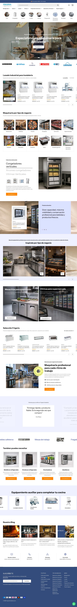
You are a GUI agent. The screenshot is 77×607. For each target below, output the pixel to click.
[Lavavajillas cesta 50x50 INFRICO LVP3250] (53, 87)
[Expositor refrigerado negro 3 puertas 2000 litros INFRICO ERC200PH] (19, 213)
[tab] (19, 165)
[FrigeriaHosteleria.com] (16, 64)
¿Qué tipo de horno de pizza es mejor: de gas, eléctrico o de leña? (10, 541)
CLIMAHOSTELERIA (35, 344)
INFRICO (14, 221)
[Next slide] (42, 57)
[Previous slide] (35, 57)
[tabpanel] (19, 187)
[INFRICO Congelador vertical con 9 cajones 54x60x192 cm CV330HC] (28, 181)
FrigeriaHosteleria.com (11, 600)
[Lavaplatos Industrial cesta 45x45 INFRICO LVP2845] (38, 87)
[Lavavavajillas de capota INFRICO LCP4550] (67, 87)
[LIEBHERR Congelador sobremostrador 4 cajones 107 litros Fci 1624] (15, 181)
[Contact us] (74, 604)
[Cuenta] (69, 5)
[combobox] (38, 5)
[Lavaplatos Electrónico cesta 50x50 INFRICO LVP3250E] (24, 87)
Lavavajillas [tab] (65, 77)
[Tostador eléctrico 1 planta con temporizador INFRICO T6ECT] (53, 338)
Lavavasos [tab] (72, 77)
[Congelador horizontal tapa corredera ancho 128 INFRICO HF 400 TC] (24, 338)
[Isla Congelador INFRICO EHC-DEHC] (67, 338)
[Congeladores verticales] (54, 173)
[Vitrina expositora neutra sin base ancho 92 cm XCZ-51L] (38, 338)
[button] (37, 57)
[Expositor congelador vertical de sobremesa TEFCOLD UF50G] (22, 181)
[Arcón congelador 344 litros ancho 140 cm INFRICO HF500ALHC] (9, 338)
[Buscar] (58, 5)
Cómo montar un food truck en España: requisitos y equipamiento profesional (65, 541)
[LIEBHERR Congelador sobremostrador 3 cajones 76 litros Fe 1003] (9, 181)
